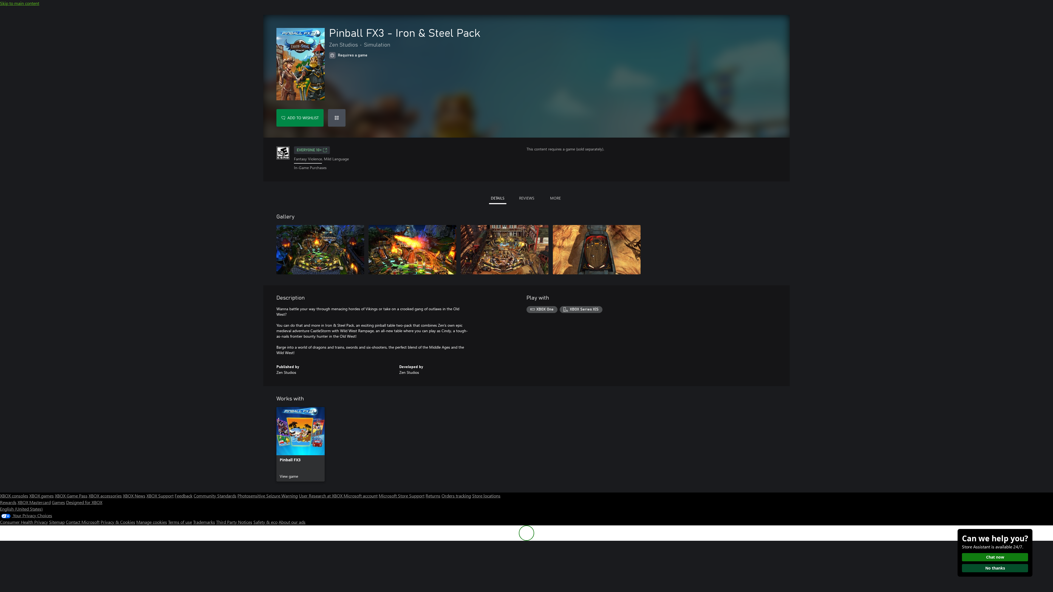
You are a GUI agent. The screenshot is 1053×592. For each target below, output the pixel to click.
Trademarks (204, 522)
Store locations (486, 496)
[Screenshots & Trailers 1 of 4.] (320, 249)
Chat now (995, 557)
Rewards (8, 502)
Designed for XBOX (84, 502)
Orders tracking (456, 496)
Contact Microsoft (83, 522)
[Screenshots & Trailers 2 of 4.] (412, 249)
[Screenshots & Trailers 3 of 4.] (504, 249)
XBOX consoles (14, 496)
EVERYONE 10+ (309, 150)
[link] (300, 444)
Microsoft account (361, 496)
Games (58, 502)
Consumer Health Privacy (24, 522)
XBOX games (41, 496)
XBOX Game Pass (71, 496)
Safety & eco (265, 522)
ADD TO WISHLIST (303, 117)
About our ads (292, 522)
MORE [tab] (555, 198)
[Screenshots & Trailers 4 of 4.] (597, 249)
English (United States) (21, 509)
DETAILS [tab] (497, 198)
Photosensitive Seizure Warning (267, 496)
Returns (433, 496)
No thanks (995, 568)
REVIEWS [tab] (526, 198)
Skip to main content (19, 3)
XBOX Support (160, 496)
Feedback (184, 496)
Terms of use (180, 522)
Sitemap (57, 522)
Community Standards (215, 496)
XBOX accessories (105, 496)
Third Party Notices (234, 522)
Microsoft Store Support (401, 496)
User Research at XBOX (321, 496)
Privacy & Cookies (118, 522)
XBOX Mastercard (34, 502)
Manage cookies (151, 522)
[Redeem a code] (337, 118)
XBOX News (134, 496)
